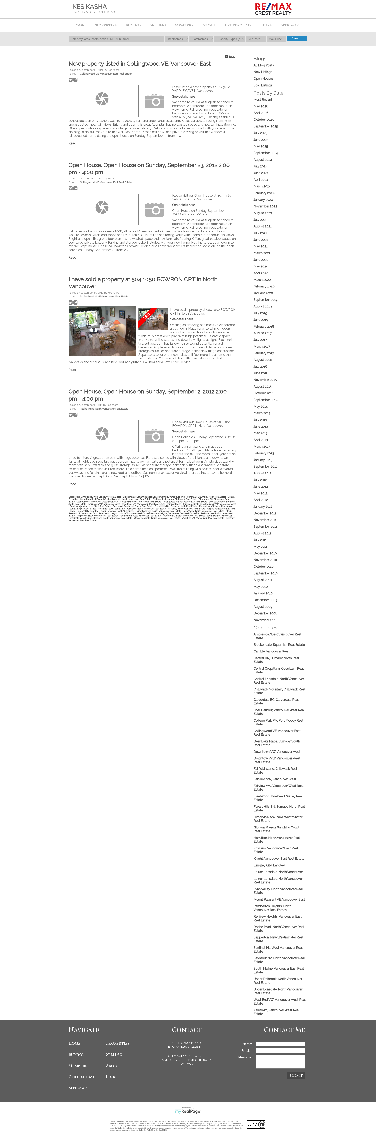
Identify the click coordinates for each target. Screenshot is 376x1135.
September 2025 (266, 126)
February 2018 (264, 326)
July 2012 (260, 480)
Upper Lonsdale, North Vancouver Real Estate (157, 518)
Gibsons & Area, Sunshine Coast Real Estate (103, 508)
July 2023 (260, 220)
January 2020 (263, 293)
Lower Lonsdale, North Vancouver (117, 511)
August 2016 (263, 360)
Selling (114, 1054)
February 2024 (264, 193)
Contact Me (238, 25)
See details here (183, 96)
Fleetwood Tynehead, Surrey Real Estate (133, 506)
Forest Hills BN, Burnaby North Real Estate (176, 506)
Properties (117, 1043)
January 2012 (263, 506)
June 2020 (261, 260)
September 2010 (266, 573)
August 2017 (263, 333)
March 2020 (262, 280)
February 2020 (264, 286)
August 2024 (263, 159)
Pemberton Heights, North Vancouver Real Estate (124, 513)
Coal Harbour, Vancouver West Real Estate (98, 501)
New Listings (263, 72)
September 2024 (266, 153)
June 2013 (261, 426)
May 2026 (261, 106)
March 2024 (262, 186)
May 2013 (261, 433)
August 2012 (263, 473)
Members (78, 1065)
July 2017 (260, 340)
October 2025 (264, 119)
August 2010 (263, 580)
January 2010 (263, 593)
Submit (296, 1075)
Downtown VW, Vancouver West (104, 504)
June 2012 (261, 486)
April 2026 (261, 113)
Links (266, 25)
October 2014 (264, 393)
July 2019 (260, 313)
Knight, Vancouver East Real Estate (279, 858)
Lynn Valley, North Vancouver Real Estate (204, 511)
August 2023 (263, 213)
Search (297, 38)
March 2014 (262, 413)
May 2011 (260, 546)
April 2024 (261, 180)
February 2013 (264, 453)
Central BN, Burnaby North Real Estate (207, 497)
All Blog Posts (264, 65)
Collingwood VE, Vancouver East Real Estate (106, 73)
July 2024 (261, 166)
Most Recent (263, 99)
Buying (76, 1054)
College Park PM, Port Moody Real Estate (141, 501)
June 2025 (261, 139)
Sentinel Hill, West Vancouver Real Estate (140, 516)
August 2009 (263, 607)
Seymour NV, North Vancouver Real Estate (184, 516)
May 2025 (261, 146)
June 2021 (261, 240)
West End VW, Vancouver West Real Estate (203, 518)
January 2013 (263, 460)
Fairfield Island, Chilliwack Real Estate (186, 504)
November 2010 (265, 560)
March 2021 (262, 253)
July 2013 (260, 420)
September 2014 (266, 400)
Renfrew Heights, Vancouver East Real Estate (173, 513)
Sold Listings (263, 85)
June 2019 (261, 320)
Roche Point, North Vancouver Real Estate (104, 296)
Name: (247, 1044)
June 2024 (261, 173)
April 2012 (261, 500)
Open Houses (263, 78)
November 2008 (265, 620)
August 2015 (263, 386)
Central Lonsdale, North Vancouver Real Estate (128, 499)
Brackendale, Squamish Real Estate (141, 497)
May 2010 (261, 586)
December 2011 (265, 513)
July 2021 (260, 233)
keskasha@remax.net (186, 1047)
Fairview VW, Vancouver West (221, 504)
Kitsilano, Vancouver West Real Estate (187, 508)
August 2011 (262, 533)
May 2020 (261, 266)
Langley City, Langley (88, 511)
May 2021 (261, 246)
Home (78, 25)
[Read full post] (102, 99)
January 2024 (263, 200)
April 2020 (261, 273)
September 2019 (266, 300)
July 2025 (260, 133)
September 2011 (265, 526)
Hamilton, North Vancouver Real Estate (146, 508)
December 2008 (265, 613)
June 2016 (261, 373)
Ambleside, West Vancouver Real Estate (101, 497)
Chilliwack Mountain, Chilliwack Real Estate (175, 499)
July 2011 (260, 540)
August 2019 (263, 306)
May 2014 (261, 406)
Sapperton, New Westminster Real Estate (97, 516)
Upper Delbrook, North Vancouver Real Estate (109, 518)
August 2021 (263, 226)
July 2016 (260, 366)
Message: (245, 1057)
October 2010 (264, 566)
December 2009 (265, 600)
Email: (246, 1051)
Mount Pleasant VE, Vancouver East (279, 899)
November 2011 (265, 520)
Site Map (290, 25)
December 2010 (265, 553)
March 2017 (262, 346)
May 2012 (261, 493)
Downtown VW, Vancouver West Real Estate (144, 504)
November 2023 (265, 206)
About (113, 1065)
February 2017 (264, 353)
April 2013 (261, 440)
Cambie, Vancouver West (173, 497)
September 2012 (265, 466)
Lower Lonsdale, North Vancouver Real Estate (159, 511)
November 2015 (265, 380)
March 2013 (262, 446)
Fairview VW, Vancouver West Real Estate (90, 506)
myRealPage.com (188, 1111)
